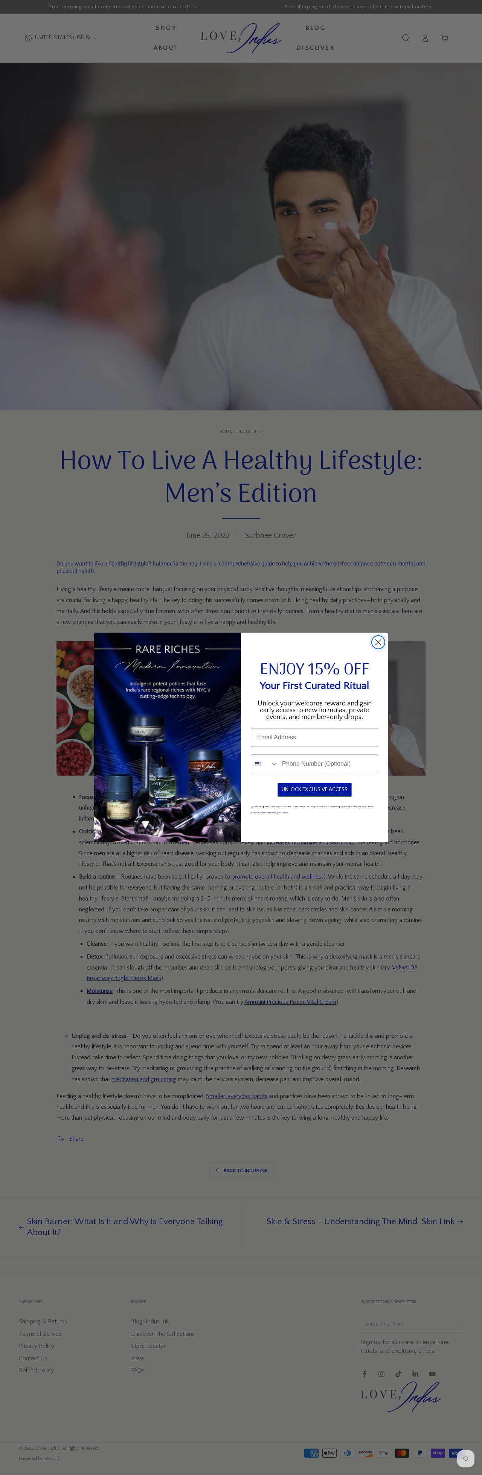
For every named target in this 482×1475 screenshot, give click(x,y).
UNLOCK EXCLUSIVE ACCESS (315, 790)
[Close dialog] (378, 642)
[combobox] (264, 764)
